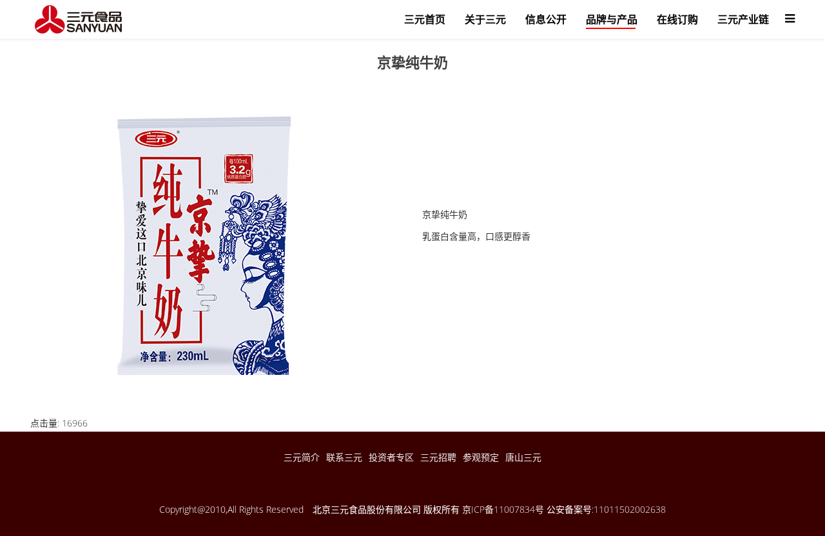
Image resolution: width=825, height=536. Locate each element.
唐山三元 (523, 457)
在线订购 (677, 19)
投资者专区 (391, 457)
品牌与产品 (611, 19)
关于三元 (485, 19)
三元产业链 (743, 19)
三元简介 (302, 457)
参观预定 (481, 457)
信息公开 (546, 19)
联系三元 (344, 457)
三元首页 (424, 19)
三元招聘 (438, 457)
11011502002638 (630, 509)
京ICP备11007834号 (503, 509)
